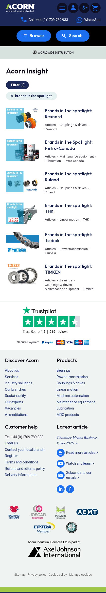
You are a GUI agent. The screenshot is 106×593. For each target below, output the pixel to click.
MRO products (68, 415)
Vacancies (13, 408)
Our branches (15, 389)
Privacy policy (37, 574)
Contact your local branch (24, 450)
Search (75, 35)
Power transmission (72, 377)
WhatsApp (92, 20)
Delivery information (20, 475)
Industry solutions (18, 383)
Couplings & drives (71, 383)
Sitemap (19, 574)
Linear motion (67, 389)
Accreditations (16, 415)
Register (11, 456)
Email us (11, 443)
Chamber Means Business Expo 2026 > (77, 440)
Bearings (64, 370)
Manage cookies (80, 574)
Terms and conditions (21, 462)
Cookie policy (58, 574)
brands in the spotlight (33, 96)
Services (11, 377)
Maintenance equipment (76, 402)
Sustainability (15, 396)
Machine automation (73, 396)
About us (12, 370)
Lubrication (65, 408)
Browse (37, 35)
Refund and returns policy (25, 469)
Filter (15, 85)
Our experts (14, 402)
